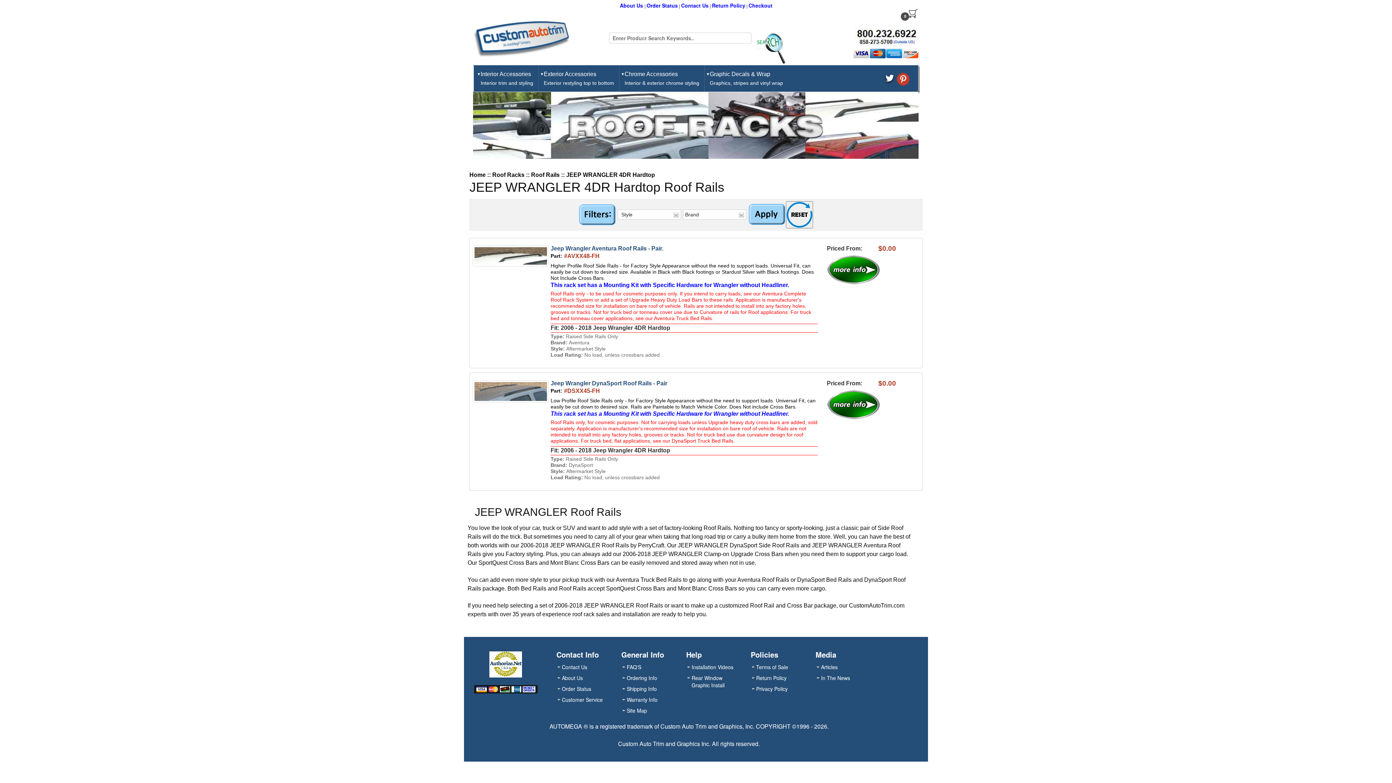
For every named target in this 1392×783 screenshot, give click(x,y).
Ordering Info (642, 678)
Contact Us (695, 5)
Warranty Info (642, 699)
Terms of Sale (772, 667)
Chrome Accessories (662, 78)
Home (477, 175)
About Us (632, 5)
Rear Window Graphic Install (708, 681)
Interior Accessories (507, 78)
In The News (835, 678)
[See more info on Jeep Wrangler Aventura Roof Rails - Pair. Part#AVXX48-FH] (857, 270)
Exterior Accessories (579, 78)
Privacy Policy (772, 688)
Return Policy (728, 5)
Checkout (760, 5)
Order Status (662, 5)
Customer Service (582, 699)
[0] (913, 13)
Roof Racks (508, 175)
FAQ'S (634, 667)
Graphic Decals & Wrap (746, 78)
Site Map (637, 710)
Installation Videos (712, 667)
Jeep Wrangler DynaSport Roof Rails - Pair (609, 383)
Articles (829, 667)
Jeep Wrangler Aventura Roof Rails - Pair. (607, 248)
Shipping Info (642, 688)
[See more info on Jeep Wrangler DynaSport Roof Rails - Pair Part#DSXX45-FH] (857, 404)
